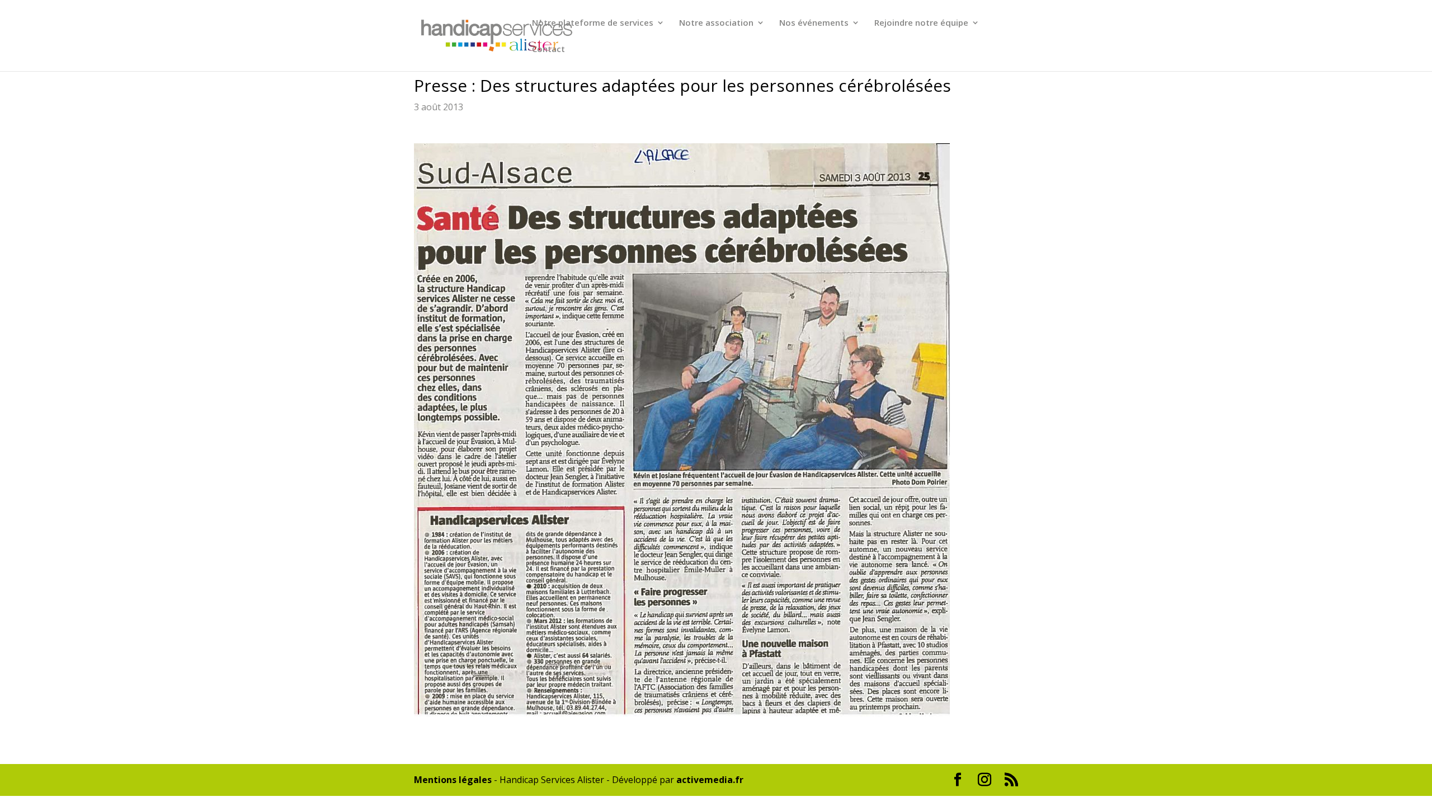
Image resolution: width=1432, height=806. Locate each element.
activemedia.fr (709, 780)
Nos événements (814, 23)
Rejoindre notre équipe (921, 23)
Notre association (716, 23)
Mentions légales (453, 780)
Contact (548, 49)
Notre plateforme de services (592, 23)
